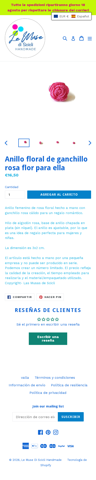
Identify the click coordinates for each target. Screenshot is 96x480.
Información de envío (27, 385)
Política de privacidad (48, 393)
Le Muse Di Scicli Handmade (41, 460)
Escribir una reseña (48, 338)
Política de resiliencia (69, 385)
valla (25, 377)
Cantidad (11, 187)
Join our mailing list (48, 406)
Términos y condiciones (55, 377)
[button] (71, 16)
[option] (24, 143)
